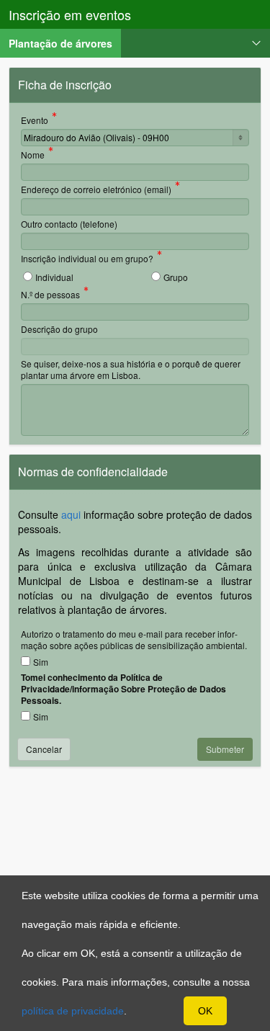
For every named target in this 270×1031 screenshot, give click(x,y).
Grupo (175, 277)
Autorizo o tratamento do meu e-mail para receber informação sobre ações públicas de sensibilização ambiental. (134, 639)
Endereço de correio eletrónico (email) (96, 190)
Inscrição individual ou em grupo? (87, 259)
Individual (54, 277)
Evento (34, 121)
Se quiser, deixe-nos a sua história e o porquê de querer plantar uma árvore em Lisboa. (130, 369)
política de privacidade (73, 1011)
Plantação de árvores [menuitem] (65, 42)
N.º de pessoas (50, 295)
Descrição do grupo (59, 329)
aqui (71, 514)
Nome (33, 156)
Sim (40, 662)
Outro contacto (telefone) (69, 224)
